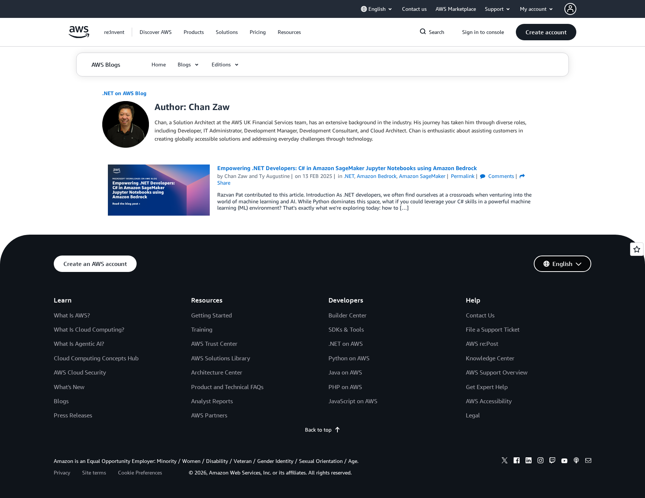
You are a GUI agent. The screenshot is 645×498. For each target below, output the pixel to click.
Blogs (61, 401)
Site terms (94, 472)
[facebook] (517, 461)
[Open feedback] (637, 249)
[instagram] (540, 461)
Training (201, 329)
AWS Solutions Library (220, 358)
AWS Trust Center (214, 343)
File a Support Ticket (493, 329)
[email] (588, 461)
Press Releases (73, 415)
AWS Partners (209, 415)
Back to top (318, 429)
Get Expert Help (487, 387)
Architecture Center (216, 372)
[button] (156, 32)
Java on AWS (345, 372)
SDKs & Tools (346, 329)
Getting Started (211, 315)
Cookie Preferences (140, 472)
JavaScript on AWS (352, 401)
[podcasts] (576, 461)
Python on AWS (349, 358)
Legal (473, 415)
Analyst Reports (212, 401)
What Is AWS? (72, 315)
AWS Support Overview (496, 372)
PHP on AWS (345, 387)
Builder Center (347, 315)
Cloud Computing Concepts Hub (96, 358)
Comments (500, 176)
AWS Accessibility (489, 401)
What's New (69, 387)
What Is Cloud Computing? (89, 329)
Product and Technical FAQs (227, 387)
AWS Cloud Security (80, 372)
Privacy (62, 472)
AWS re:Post (482, 343)
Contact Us (480, 315)
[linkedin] (529, 461)
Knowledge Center (490, 358)
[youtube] (564, 461)
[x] (505, 461)
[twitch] (552, 461)
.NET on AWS (345, 343)
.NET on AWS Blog (124, 93)
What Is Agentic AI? (79, 343)
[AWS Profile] (570, 9)
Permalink (462, 176)
